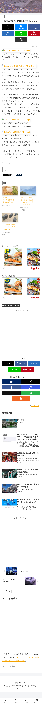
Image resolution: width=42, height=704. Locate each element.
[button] (21, 39)
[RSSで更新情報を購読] (21, 398)
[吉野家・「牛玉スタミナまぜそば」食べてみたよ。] (10, 190)
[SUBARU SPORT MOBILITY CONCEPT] (16, 50)
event (11, 305)
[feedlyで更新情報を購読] (30, 393)
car (5, 305)
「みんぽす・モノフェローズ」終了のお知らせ (9, 227)
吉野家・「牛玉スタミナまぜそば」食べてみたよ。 (9, 200)
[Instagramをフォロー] (30, 387)
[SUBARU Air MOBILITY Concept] (16, 120)
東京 (18, 305)
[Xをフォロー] (30, 381)
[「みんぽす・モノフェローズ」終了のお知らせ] (10, 217)
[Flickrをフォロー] (11, 393)
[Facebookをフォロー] (11, 387)
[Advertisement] (21, 333)
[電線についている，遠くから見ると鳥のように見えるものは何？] (28, 190)
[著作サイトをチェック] (11, 381)
